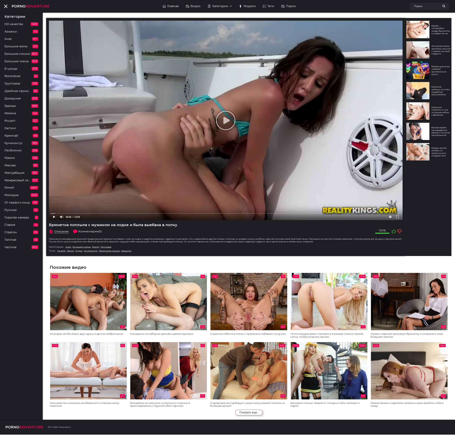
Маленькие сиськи (109, 251)
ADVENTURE (31, 6)
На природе (90, 251)
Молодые (106, 247)
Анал (68, 247)
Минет (95, 247)
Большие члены (82, 247)
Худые (78, 251)
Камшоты (126, 251)
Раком (70, 251)
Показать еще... (249, 412)
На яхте (61, 251)
